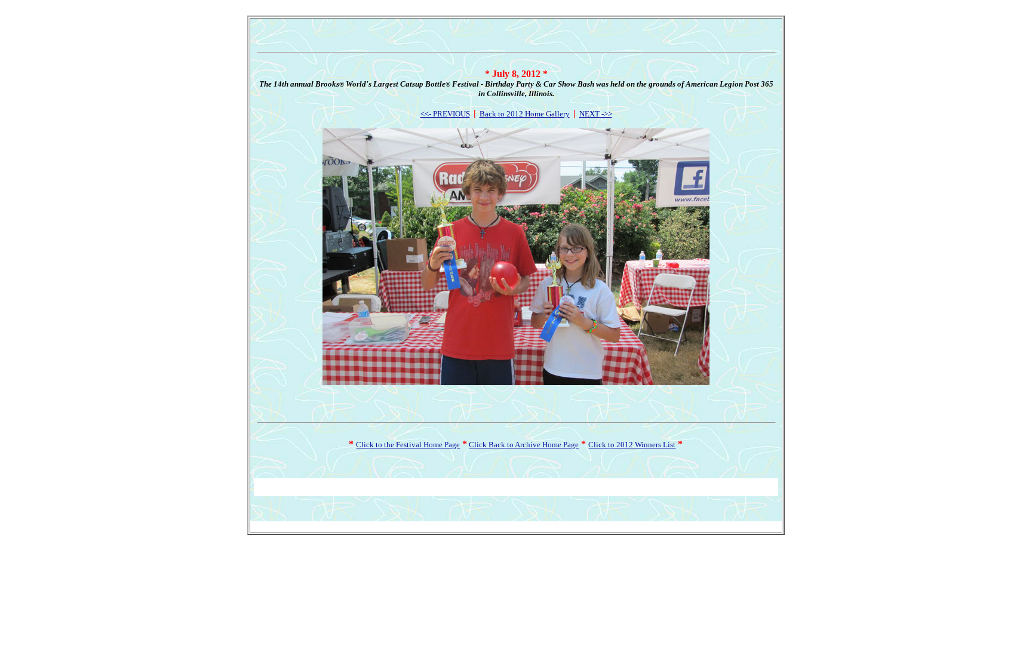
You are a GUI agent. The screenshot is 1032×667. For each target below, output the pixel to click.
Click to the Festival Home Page (408, 444)
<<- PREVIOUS (445, 113)
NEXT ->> (595, 113)
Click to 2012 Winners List (631, 444)
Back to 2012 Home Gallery (525, 113)
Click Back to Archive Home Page (524, 444)
